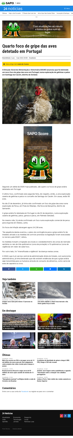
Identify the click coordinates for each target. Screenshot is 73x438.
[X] (69, 415)
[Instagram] (61, 415)
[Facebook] (65, 415)
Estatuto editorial (17, 428)
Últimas (6, 355)
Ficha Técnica (6, 428)
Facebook (25, 391)
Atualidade (32, 58)
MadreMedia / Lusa (8, 58)
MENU (18, 3)
